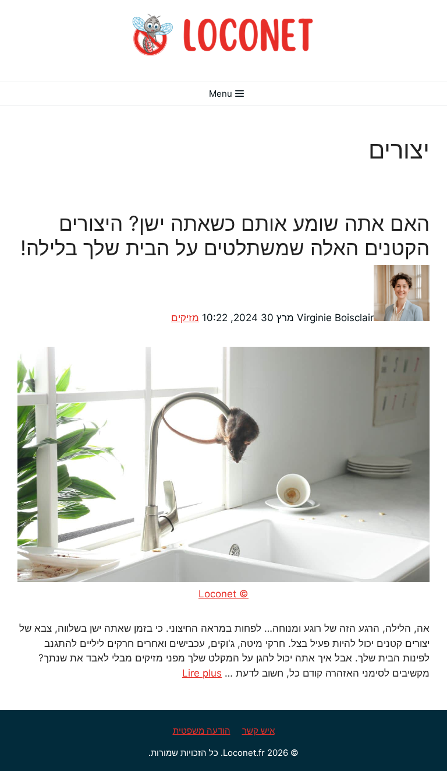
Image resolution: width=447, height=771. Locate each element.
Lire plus (202, 673)
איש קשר (258, 730)
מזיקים (185, 317)
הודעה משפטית (201, 730)
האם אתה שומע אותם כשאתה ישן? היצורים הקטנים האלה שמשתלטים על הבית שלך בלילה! (225, 235)
